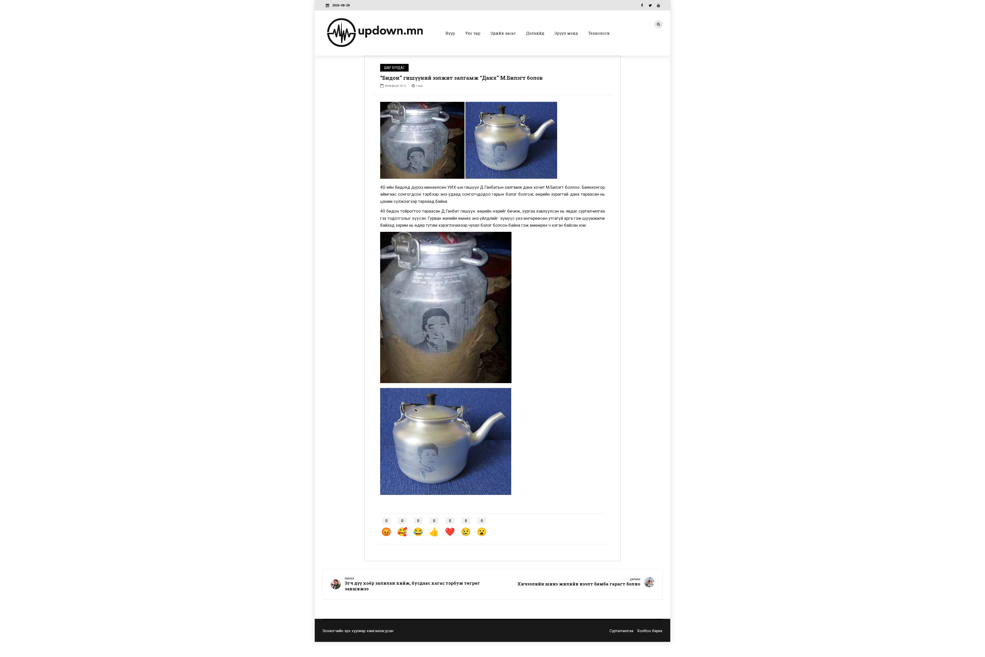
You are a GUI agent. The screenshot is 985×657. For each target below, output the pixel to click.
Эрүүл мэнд (566, 33)
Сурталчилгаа (621, 631)
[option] (492, 140)
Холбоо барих (650, 631)
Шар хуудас (394, 68)
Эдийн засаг (503, 33)
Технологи (599, 33)
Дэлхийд (535, 33)
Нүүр (450, 33)
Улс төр (472, 33)
